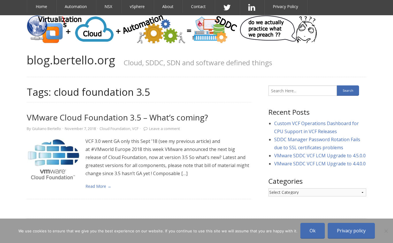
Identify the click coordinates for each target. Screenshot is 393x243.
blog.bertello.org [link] (71, 60)
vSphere (137, 6)
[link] (53, 160)
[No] (386, 231)
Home (41, 6)
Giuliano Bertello (46, 128)
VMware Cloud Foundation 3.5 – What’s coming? (117, 117)
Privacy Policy (285, 6)
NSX (108, 6)
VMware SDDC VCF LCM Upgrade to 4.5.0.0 (320, 155)
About (167, 6)
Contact (198, 6)
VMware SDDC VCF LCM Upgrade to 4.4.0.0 (320, 163)
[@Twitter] (227, 7)
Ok (313, 230)
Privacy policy (351, 230)
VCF (135, 128)
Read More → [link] (98, 186)
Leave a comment (164, 128)
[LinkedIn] (252, 7)
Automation (76, 6)
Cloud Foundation (115, 128)
